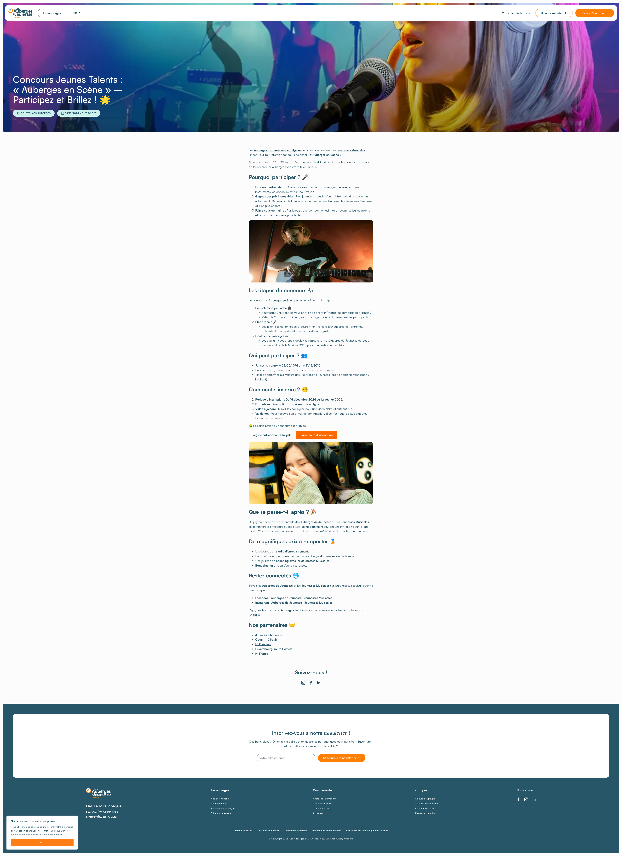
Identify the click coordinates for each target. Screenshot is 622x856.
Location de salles (424, 808)
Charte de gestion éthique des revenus (367, 830)
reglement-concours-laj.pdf (272, 435)
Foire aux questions (221, 813)
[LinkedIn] (319, 683)
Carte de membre (322, 803)
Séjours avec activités (426, 803)
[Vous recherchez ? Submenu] (530, 13)
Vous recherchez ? (514, 13)
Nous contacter (219, 803)
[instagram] (526, 799)
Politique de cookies (268, 830)
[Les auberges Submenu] (65, 13)
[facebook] (518, 799)
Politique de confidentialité (326, 830)
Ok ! (42, 842)
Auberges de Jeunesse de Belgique (278, 150)
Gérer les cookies (243, 830)
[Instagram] (303, 683)
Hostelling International (325, 799)
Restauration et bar (425, 813)
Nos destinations (220, 799)
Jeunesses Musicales (351, 150)
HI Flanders (263, 644)
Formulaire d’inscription (317, 435)
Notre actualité (321, 808)
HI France (261, 653)
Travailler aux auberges (223, 808)
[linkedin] (534, 799)
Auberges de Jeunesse (286, 598)
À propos (318, 813)
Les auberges (52, 13)
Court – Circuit (266, 639)
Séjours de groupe (425, 799)
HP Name (17, 717)
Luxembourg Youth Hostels (273, 649)
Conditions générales (296, 830)
